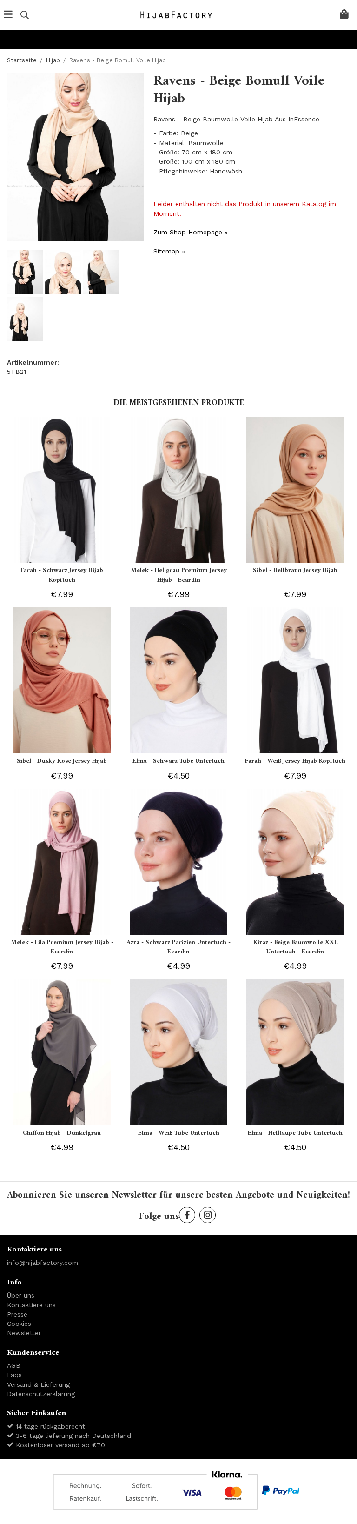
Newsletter (24, 1333)
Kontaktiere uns (31, 1305)
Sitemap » (169, 251)
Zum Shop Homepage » (190, 232)
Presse (17, 1314)
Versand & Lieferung (38, 1384)
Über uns (20, 1295)
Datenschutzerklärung (41, 1394)
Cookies (19, 1323)
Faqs (14, 1374)
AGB (13, 1365)
